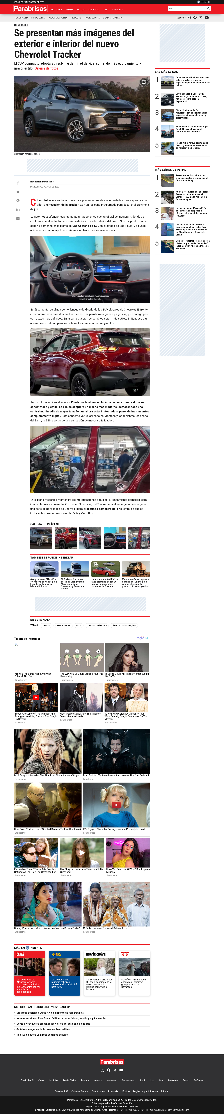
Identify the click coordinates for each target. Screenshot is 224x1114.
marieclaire (99, 955)
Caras (41, 1080)
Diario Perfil (27, 1080)
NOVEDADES (21, 25)
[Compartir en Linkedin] (18, 209)
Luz (152, 1080)
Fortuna (85, 1080)
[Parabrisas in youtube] (207, 18)
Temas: (34, 625)
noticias (64, 955)
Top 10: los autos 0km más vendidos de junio (42, 1034)
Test (106, 9)
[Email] (18, 218)
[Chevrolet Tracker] (41, 538)
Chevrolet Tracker (63, 625)
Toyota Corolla (92, 18)
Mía (161, 1080)
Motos (81, 9)
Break (186, 1080)
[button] (144, 82)
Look (143, 1080)
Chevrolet (46, 625)
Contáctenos (98, 1091)
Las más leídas (166, 72)
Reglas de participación (145, 1091)
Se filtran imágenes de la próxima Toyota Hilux (43, 1029)
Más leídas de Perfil (170, 169)
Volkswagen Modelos (58, 18)
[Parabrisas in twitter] (201, 18)
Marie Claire (69, 1080)
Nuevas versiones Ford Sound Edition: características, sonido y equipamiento (61, 1018)
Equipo (126, 1091)
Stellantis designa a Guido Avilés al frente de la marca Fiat (50, 1012)
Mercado (94, 9)
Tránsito (165, 1091)
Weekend (112, 1080)
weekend (134, 955)
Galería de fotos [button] (46, 68)
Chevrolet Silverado (112, 18)
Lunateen (173, 1080)
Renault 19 (76, 18)
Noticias (56, 9)
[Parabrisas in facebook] (195, 18)
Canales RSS (61, 1091)
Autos (69, 9)
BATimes (198, 1080)
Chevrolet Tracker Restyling (124, 625)
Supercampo (128, 1080)
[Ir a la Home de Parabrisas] (30, 8)
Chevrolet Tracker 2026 (97, 625)
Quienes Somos (80, 1091)
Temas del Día (21, 18)
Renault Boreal (38, 18)
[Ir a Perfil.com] (204, 2)
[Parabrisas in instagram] (190, 18)
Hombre (98, 1080)
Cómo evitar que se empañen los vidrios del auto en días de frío (53, 1023)
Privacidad (113, 1091)
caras (29, 955)
